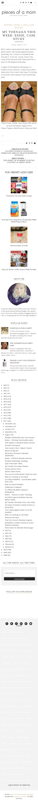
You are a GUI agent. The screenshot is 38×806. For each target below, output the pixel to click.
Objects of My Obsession (11, 725)
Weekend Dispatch (29, 762)
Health (27, 700)
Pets (11, 731)
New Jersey (30, 718)
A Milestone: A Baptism (13, 487)
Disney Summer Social (13, 469)
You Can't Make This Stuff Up (13, 780)
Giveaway (5, 694)
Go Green (14, 694)
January (8, 547)
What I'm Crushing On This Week (16, 515)
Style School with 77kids (13, 464)
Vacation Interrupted (12, 445)
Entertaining (7, 669)
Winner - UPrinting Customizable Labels (19, 440)
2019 (5, 399)
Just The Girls (27, 706)
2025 (5, 385)
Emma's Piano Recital (12, 471)
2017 (5, 404)
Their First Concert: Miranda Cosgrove (18, 520)
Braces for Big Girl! (11, 451)
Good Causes (6, 700)
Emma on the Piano (12, 517)
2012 (5, 418)
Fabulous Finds (7, 675)
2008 (5, 555)
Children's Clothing (24, 657)
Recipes (4, 743)
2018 (5, 402)
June (7, 533)
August (8, 435)
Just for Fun (6, 712)
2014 (5, 413)
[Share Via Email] (35, 143)
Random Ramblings (23, 737)
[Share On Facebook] (29, 143)
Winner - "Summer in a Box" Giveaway (18, 495)
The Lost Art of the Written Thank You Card (20, 474)
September (9, 432)
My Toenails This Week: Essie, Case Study (20, 502)
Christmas (6, 663)
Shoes (20, 743)
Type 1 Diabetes (7, 762)
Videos (17, 762)
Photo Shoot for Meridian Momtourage (19, 528)
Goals (22, 694)
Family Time (20, 675)
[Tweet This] (26, 143)
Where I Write (19, 768)
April (7, 539)
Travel (27, 755)
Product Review (8, 737)
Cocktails (15, 663)
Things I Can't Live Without (12, 755)
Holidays (5, 706)
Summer (25, 749)
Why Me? (29, 768)
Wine (3, 774)
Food (11, 681)
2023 (5, 388)
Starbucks (6, 749)
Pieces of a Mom (15, 794)
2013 (5, 415)
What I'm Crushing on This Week (16, 477)
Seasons (13, 743)
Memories (10, 718)
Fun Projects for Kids (10, 688)
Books (25, 651)
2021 (5, 393)
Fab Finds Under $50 (21, 669)
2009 (5, 552)
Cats (32, 651)
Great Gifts (18, 700)
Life (3, 718)
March (7, 541)
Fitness (4, 681)
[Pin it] (32, 143)
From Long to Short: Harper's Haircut (18, 448)
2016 (5, 407)
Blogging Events (8, 651)
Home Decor (15, 706)
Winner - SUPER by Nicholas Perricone (18, 458)
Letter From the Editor (22, 712)
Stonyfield (16, 749)
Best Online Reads (8, 644)
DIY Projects (26, 663)
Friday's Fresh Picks (23, 681)
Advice (4, 632)
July (6, 530)
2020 (5, 396)
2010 (5, 550)
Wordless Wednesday (15, 774)
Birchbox (21, 644)
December (9, 424)
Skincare (28, 743)
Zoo (27, 780)
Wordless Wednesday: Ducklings (16, 461)
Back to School (7, 638)
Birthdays (30, 644)
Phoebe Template (27, 794)
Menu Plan (20, 718)
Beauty (25, 638)
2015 (5, 410)
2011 (5, 421)
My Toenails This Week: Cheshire (16, 466)
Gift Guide (24, 688)
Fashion (8, 24)
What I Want (6, 768)
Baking (18, 638)
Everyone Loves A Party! (21, 328)
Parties (4, 731)
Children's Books (8, 657)
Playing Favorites (22, 731)
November (9, 426)
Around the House (16, 632)
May (7, 536)
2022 (5, 391)
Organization (27, 725)
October (8, 429)
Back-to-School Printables (14, 484)
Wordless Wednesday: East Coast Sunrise (19, 437)
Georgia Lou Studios (20, 796)
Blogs (19, 651)
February (8, 544)
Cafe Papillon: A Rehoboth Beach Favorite (20, 443)
